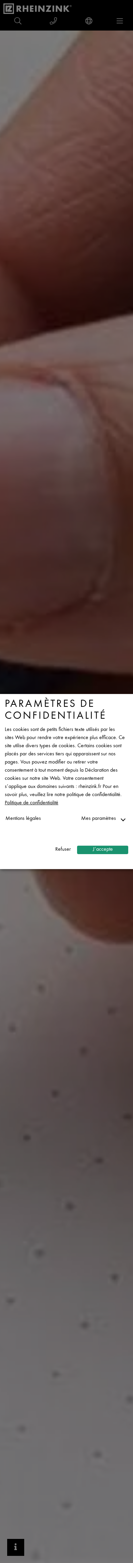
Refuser (63, 849)
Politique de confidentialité (31, 803)
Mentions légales (23, 818)
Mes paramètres (98, 818)
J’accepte (103, 849)
